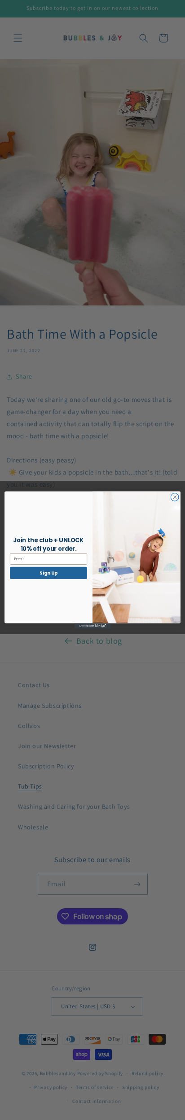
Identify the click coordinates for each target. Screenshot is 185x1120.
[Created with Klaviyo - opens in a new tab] (92, 625)
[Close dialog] (175, 497)
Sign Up (48, 573)
